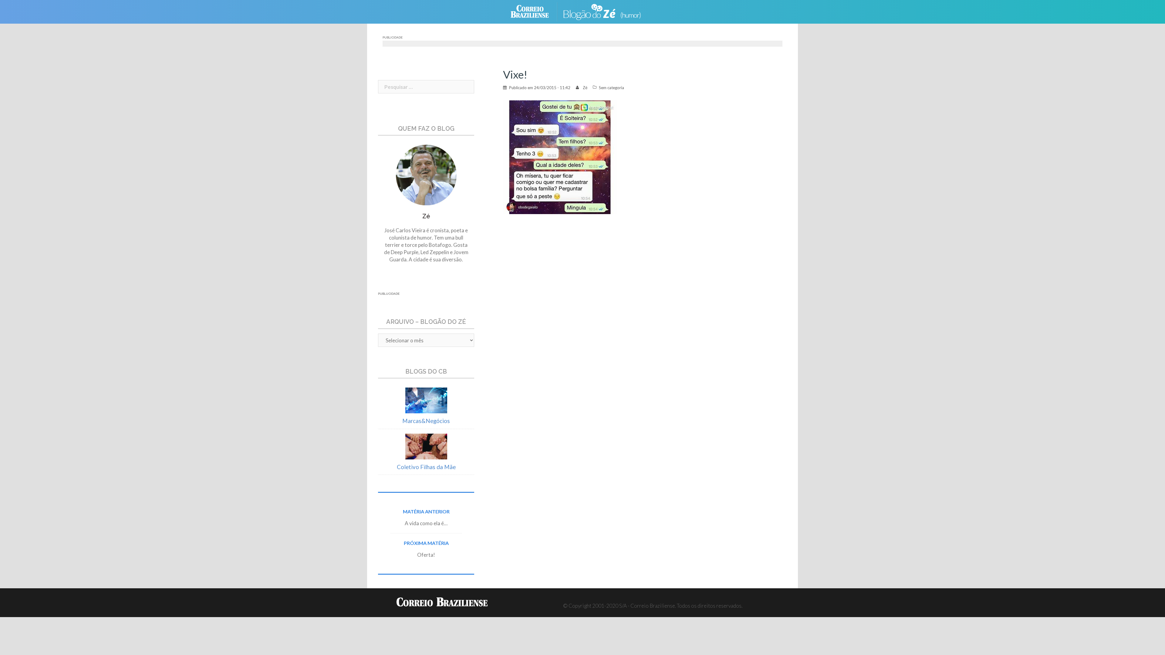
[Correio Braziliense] (534, 11)
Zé (585, 87)
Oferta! (426, 555)
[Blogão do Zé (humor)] (606, 11)
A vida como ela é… (426, 523)
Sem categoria (611, 87)
